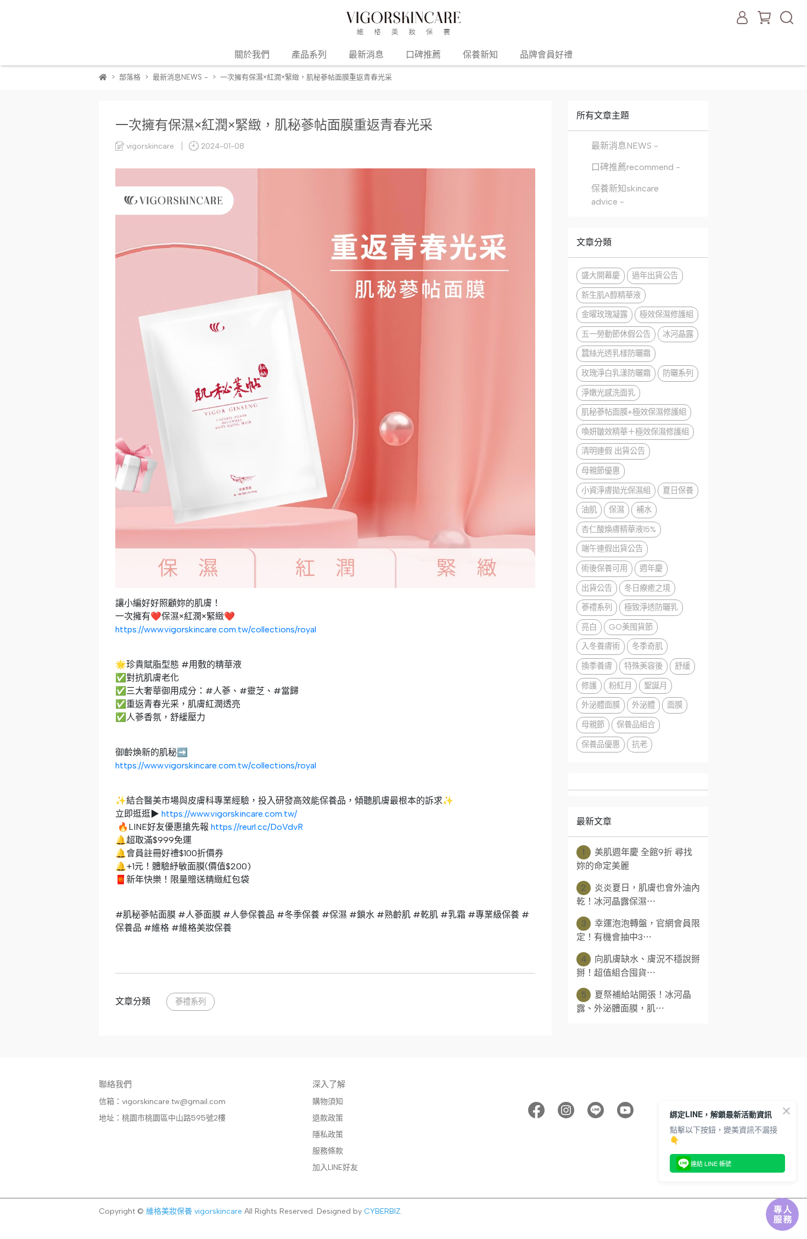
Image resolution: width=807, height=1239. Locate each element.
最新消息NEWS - (624, 145)
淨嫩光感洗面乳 (608, 393)
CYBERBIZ (382, 1211)
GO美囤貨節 (631, 627)
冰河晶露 (678, 334)
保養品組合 (636, 724)
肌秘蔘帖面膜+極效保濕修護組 (633, 412)
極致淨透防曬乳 (651, 607)
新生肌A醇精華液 (611, 295)
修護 (589, 686)
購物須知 (327, 1101)
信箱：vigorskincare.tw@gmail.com (162, 1101)
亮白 (589, 627)
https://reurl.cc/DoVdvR (257, 827)
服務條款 (327, 1151)
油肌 (589, 509)
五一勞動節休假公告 (616, 334)
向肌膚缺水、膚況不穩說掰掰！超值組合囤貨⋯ (638, 966)
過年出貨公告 (655, 275)
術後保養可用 (604, 568)
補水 (644, 509)
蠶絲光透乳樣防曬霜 (616, 353)
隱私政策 (327, 1134)
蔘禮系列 (190, 1001)
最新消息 (366, 54)
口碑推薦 (423, 54)
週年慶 (651, 568)
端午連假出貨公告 (612, 548)
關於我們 (252, 54)
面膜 (674, 705)
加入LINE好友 (335, 1167)
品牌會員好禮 (546, 54)
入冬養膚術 (600, 646)
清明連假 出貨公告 (613, 451)
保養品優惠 (600, 744)
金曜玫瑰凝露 (604, 314)
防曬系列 (678, 373)
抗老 (639, 744)
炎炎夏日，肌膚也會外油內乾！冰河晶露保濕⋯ (638, 894)
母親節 (592, 724)
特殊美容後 (643, 666)
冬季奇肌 (647, 646)
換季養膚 (596, 666)
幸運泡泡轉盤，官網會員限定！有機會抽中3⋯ (638, 930)
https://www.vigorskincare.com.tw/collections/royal (215, 629)
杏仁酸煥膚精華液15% (618, 529)
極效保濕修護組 (666, 314)
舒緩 (682, 666)
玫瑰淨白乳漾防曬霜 (616, 373)
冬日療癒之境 (647, 588)
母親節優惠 (600, 471)
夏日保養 (678, 490)
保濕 (616, 509)
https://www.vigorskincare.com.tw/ (229, 813)
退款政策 (327, 1118)
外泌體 (643, 705)
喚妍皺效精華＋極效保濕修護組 (635, 432)
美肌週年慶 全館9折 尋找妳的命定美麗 (634, 859)
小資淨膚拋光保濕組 (616, 490)
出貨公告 (596, 588)
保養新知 (480, 54)
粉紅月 (620, 686)
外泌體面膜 (600, 705)
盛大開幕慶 (600, 275)
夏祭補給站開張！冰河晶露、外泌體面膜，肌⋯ (633, 1001)
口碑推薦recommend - (635, 167)
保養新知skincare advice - (625, 195)
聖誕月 (655, 686)
